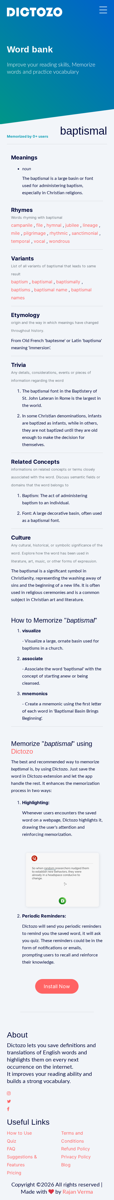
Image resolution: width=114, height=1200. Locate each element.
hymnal (53, 225)
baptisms (20, 289)
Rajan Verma (78, 1192)
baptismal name (50, 289)
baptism (19, 281)
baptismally (68, 281)
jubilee (72, 225)
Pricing (14, 1172)
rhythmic (59, 233)
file (39, 225)
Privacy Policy (76, 1156)
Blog (66, 1164)
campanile (21, 225)
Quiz (11, 1141)
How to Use (19, 1133)
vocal (39, 241)
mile (15, 233)
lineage (90, 225)
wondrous (59, 241)
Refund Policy (75, 1148)
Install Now (57, 986)
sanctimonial (85, 233)
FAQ (11, 1148)
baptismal (42, 281)
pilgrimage (35, 233)
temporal (20, 241)
